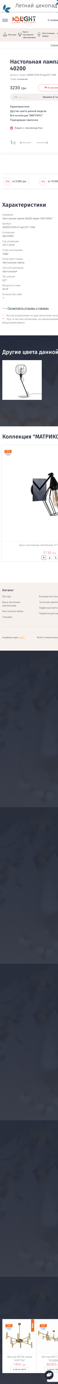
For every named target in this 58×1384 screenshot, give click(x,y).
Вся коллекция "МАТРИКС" (26, 115)
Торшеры (7, 617)
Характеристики (20, 106)
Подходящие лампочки (24, 120)
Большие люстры (48, 596)
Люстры (6, 596)
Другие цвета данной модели (28, 111)
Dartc (22, 637)
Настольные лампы (13, 611)
